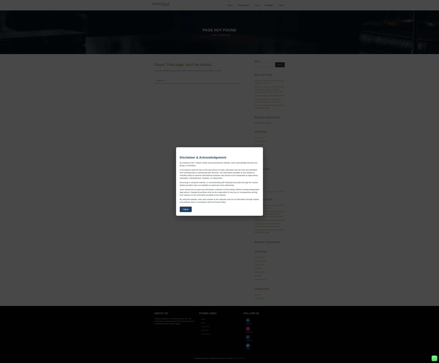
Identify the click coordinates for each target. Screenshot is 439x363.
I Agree (186, 209)
